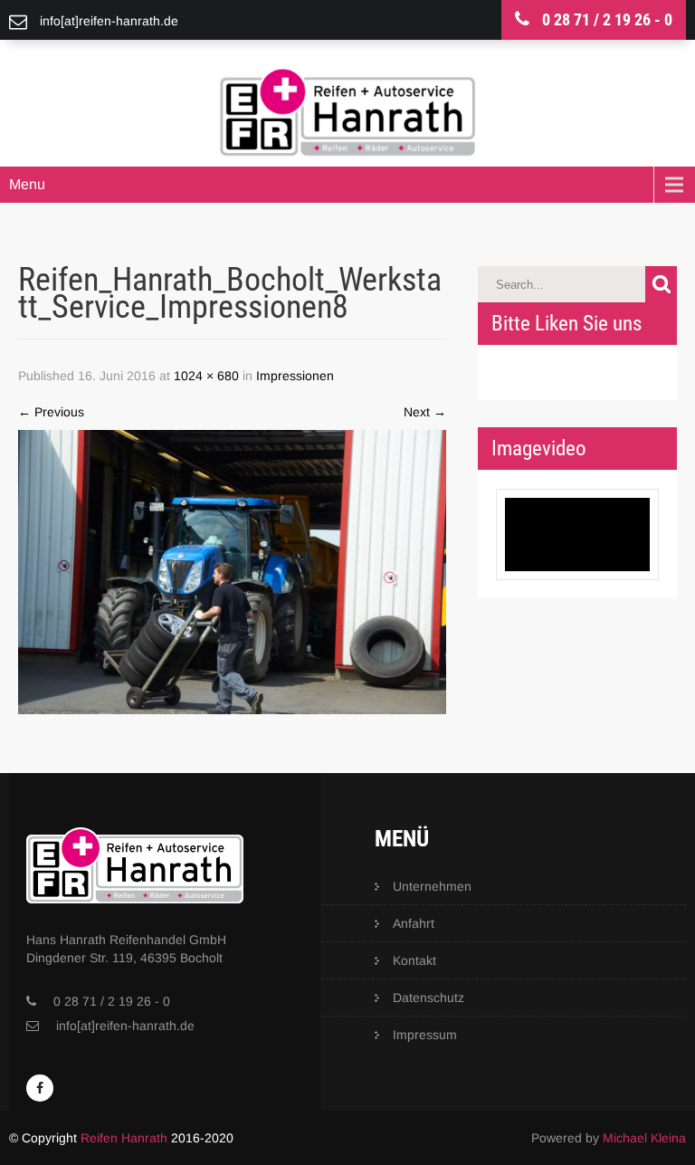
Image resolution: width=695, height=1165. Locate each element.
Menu (27, 184)
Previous (51, 412)
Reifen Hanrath (124, 1138)
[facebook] (39, 1088)
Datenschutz (428, 997)
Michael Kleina (644, 1138)
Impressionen (295, 375)
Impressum (425, 1034)
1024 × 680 (206, 375)
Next (425, 412)
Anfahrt (413, 923)
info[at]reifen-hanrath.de (125, 1025)
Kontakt (414, 960)
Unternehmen (432, 886)
